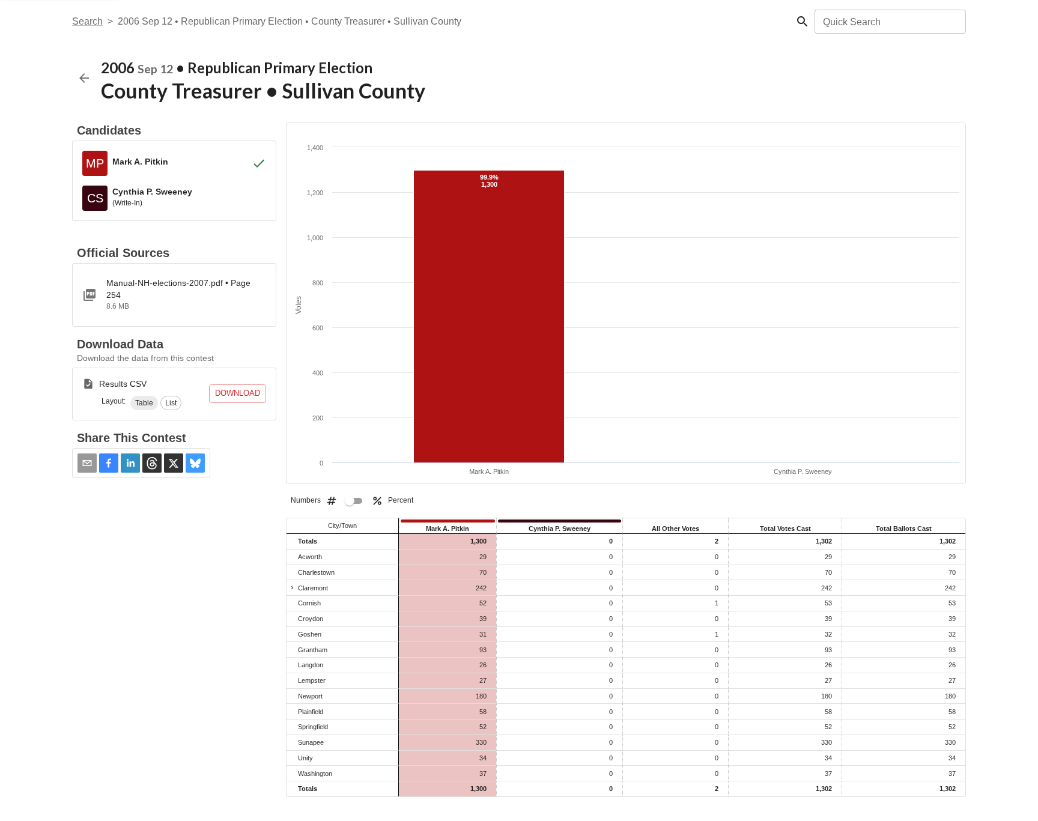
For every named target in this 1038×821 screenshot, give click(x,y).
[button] (144, 403)
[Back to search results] (84, 78)
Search (87, 21)
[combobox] (889, 21)
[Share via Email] (87, 463)
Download (237, 393)
